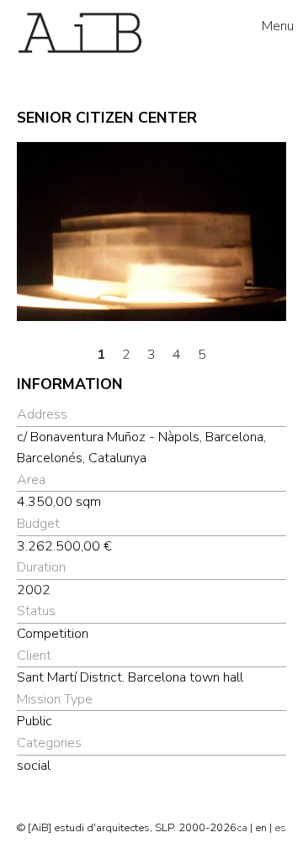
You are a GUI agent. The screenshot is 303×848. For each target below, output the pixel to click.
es (280, 827)
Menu (278, 26)
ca (242, 827)
